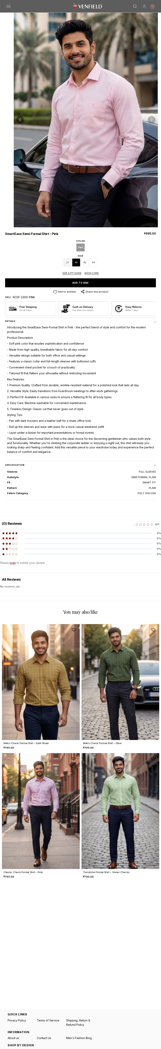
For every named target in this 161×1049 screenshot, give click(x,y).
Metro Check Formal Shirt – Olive (102, 743)
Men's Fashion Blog (79, 1038)
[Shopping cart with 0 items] (152, 6)
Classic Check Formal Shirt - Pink (23, 872)
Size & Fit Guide (71, 273)
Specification (14, 465)
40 (76, 262)
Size (80, 255)
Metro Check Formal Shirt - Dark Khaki (26, 743)
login (13, 562)
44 (93, 262)
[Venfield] (87, 6)
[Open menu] (8, 6)
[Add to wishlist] (74, 630)
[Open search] (135, 6)
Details (10, 321)
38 (67, 262)
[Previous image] (20, 120)
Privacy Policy (17, 1020)
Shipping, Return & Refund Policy (78, 1022)
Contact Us (44, 1038)
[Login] (144, 6)
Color (80, 241)
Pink (80, 247)
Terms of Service (48, 1020)
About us (13, 1038)
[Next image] (151, 120)
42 (84, 262)
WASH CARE (91, 273)
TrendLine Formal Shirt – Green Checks (106, 872)
